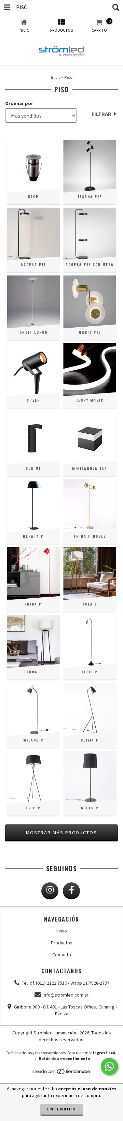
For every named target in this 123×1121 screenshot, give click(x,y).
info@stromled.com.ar (65, 995)
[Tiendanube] (62, 1073)
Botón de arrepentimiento (64, 1058)
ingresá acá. (105, 1052)
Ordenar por (19, 103)
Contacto (61, 955)
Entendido (61, 1108)
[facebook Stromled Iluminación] (71, 890)
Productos (61, 943)
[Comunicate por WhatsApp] (109, 1066)
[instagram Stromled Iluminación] (49, 890)
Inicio (55, 77)
